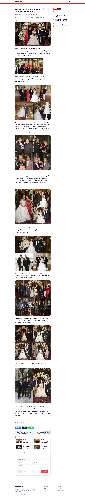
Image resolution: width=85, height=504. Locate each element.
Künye (45, 488)
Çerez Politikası (60, 492)
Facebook (18, 427)
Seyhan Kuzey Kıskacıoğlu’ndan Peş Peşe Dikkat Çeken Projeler (61, 20)
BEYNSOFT (68, 500)
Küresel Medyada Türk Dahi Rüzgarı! (60, 16)
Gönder (44, 471)
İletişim (45, 490)
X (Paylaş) (25, 427)
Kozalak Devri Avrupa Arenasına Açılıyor (60, 12)
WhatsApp (31, 427)
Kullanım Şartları (61, 490)
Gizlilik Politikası (60, 488)
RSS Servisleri (46, 492)
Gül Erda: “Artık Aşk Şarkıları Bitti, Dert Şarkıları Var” (61, 27)
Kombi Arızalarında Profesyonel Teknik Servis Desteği (61, 24)
